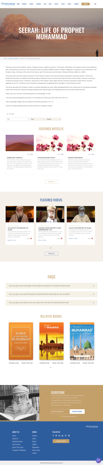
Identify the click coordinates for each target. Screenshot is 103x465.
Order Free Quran (18, 447)
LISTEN (63, 4)
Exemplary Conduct (15, 158)
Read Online (27, 363)
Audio (34, 438)
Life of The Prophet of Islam (80, 228)
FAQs (45, 4)
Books (34, 441)
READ (50, 4)
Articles (35, 436)
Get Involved (16, 444)
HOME (18, 4)
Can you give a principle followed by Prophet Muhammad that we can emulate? (51, 294)
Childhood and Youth (46, 158)
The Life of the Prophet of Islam (18, 229)
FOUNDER (38, 4)
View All (51, 181)
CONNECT (76, 4)
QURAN (31, 4)
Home (5, 58)
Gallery (35, 444)
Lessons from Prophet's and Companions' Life (49, 229)
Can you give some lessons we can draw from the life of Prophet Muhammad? (51, 303)
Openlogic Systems (57, 463)
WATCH (56, 4)
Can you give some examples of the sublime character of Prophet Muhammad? (51, 286)
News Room (36, 450)
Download (14, 363)
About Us (15, 438)
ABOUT (69, 4)
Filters (11, 114)
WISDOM (24, 4)
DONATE (86, 4)
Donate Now (61, 441)
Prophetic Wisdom (13, 58)
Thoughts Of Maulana (19, 450)
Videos (35, 453)
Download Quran (18, 441)
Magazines (36, 447)
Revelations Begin (75, 158)
